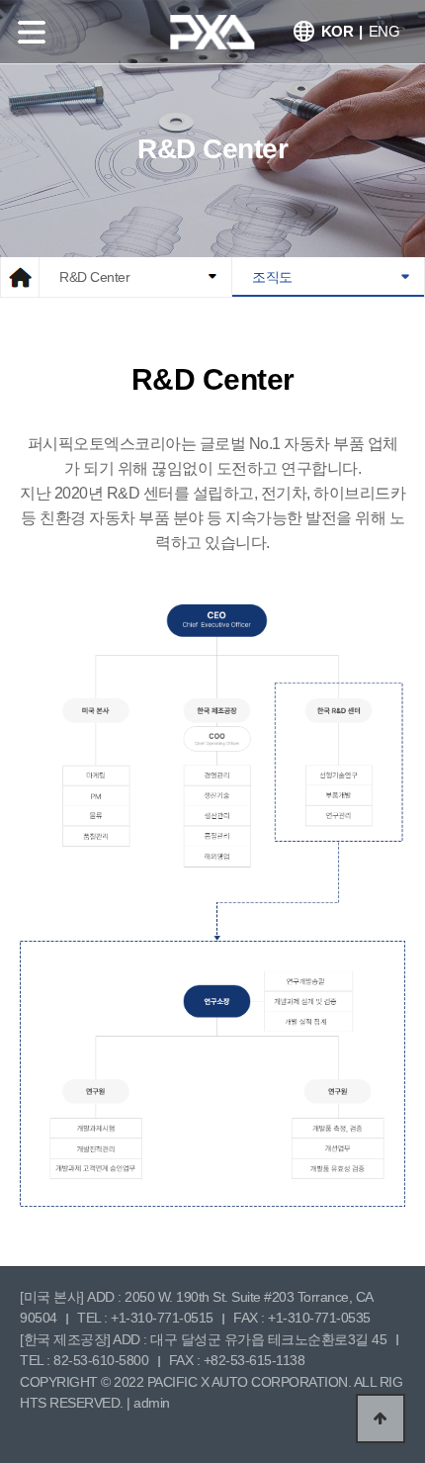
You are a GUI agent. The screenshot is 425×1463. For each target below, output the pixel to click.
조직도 (272, 277)
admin (151, 1403)
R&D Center (94, 277)
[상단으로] (380, 1418)
